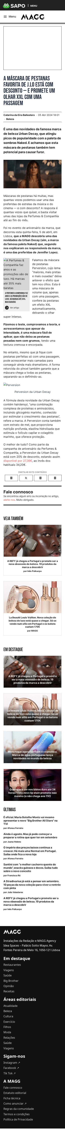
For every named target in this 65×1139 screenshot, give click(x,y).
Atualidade (10, 1006)
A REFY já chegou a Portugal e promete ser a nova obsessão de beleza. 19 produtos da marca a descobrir (32, 564)
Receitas (8, 991)
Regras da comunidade (18, 1109)
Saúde (7, 975)
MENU (33, 5)
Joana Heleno (14, 841)
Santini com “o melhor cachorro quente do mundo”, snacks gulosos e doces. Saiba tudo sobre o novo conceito (30, 868)
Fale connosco (12, 1088)
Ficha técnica (11, 1098)
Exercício (9, 1022)
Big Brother (11, 981)
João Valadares (15, 892)
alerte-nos (9, 499)
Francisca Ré (13, 875)
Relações (9, 1038)
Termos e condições (16, 1114)
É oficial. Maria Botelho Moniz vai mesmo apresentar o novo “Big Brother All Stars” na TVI (30, 821)
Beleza (10, 118)
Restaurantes (12, 965)
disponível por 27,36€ (17, 460)
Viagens (8, 970)
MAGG (34, 630)
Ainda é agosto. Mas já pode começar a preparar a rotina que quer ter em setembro (30, 836)
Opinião (8, 986)
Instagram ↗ (11, 1063)
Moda (7, 1032)
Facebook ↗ (11, 1068)
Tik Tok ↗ (9, 1073)
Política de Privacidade (18, 1119)
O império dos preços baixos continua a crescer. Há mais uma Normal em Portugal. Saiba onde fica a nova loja (29, 851)
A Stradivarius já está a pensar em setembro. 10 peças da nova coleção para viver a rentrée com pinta (32, 885)
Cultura (8, 1016)
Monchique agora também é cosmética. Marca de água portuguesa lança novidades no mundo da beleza (32, 755)
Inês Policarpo (34, 571)
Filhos (7, 1027)
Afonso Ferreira (15, 828)
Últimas (9, 810)
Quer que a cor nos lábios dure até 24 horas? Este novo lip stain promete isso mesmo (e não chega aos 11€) (32, 793)
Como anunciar (15, 1103)
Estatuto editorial (14, 1093)
